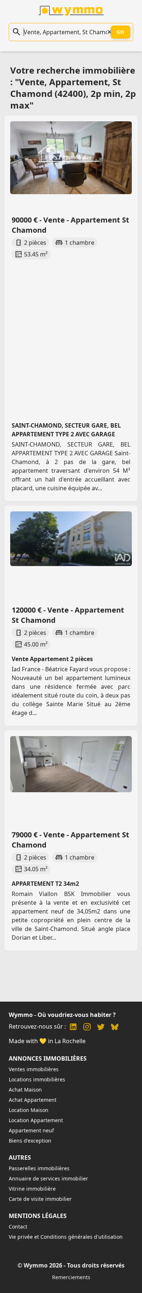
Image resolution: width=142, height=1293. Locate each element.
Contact (18, 1226)
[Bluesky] (114, 1028)
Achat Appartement (32, 1099)
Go (121, 31)
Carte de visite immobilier (40, 1198)
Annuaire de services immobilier (48, 1178)
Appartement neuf (31, 1130)
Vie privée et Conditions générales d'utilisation (66, 1236)
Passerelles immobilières (39, 1168)
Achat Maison (25, 1089)
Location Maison (28, 1110)
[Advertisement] (71, 334)
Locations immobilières (37, 1079)
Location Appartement (36, 1120)
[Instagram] (87, 1028)
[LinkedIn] (73, 1028)
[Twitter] (100, 1028)
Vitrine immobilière (32, 1188)
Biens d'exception (30, 1140)
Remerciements (71, 1277)
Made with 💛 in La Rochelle (47, 1041)
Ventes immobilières (34, 1069)
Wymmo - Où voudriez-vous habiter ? (62, 1015)
